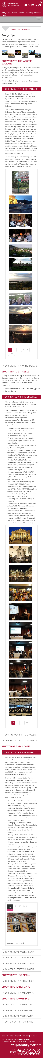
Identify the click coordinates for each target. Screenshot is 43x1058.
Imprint (18, 1036)
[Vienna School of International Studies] (10, 4)
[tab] (21, 89)
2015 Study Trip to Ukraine (19, 1016)
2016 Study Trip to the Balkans (21, 89)
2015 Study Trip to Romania (19, 993)
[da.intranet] (32, 1052)
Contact (5, 1036)
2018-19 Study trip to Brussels (21, 397)
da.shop (34, 1036)
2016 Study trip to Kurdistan (20, 981)
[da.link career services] (26, 1052)
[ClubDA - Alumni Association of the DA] (20, 1052)
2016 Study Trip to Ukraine (19, 1010)
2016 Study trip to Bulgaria (19, 958)
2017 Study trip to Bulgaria (19, 952)
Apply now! (6, 12)
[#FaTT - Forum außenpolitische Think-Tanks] (13, 1052)
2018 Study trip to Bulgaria (19, 752)
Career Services (25, 12)
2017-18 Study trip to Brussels (21, 735)
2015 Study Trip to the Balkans (21, 366)
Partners (37, 12)
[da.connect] (38, 1052)
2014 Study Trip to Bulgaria (19, 969)
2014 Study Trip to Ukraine (19, 1022)
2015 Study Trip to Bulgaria (19, 963)
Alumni (14, 12)
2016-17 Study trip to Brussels (21, 740)
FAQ (5, 15)
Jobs (11, 1036)
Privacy (26, 1036)
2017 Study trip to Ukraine (19, 1005)
